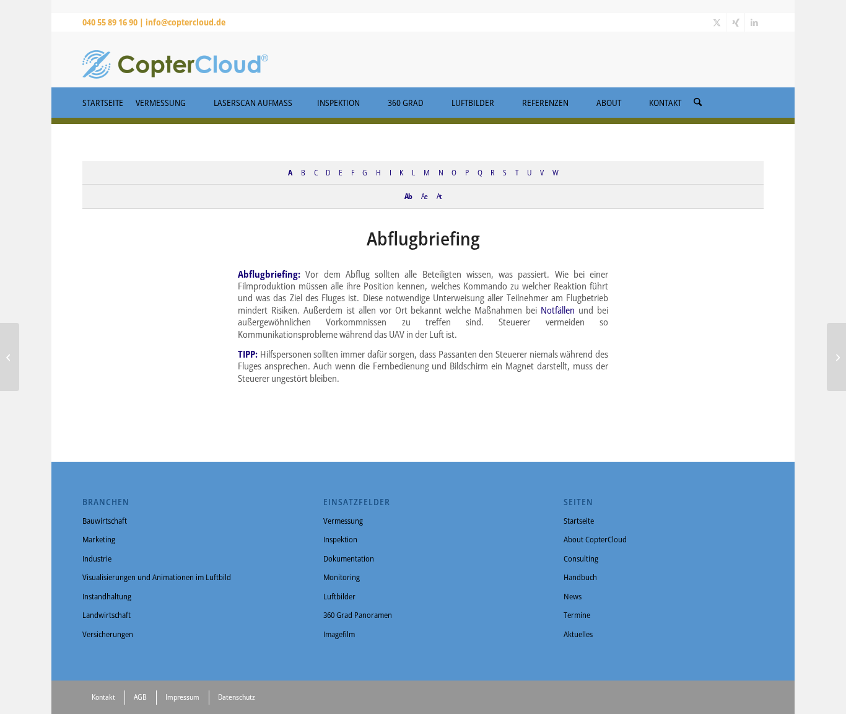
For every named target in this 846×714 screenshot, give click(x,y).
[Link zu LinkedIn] (754, 22)
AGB (140, 697)
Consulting (581, 558)
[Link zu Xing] (735, 22)
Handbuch (580, 577)
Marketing (98, 539)
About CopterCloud (595, 539)
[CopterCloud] (175, 59)
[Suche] (698, 102)
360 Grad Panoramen (357, 614)
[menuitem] (698, 98)
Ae (424, 196)
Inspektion (340, 539)
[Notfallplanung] (9, 357)
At (439, 196)
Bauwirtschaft (104, 520)
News (573, 596)
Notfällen (558, 310)
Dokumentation (348, 558)
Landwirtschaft (106, 614)
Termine (577, 614)
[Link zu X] (717, 22)
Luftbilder (339, 596)
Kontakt (103, 697)
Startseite (579, 520)
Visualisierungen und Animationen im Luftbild (156, 577)
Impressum (182, 697)
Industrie (96, 558)
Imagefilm (339, 634)
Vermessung (343, 520)
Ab (408, 196)
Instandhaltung (106, 596)
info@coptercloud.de (185, 22)
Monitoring (341, 577)
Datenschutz (236, 697)
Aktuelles (578, 634)
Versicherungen (107, 634)
